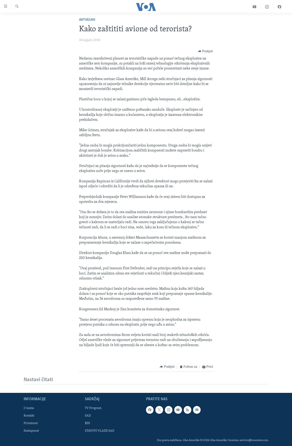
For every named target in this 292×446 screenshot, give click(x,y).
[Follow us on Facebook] (150, 410)
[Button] (205, 51)
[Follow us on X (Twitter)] (159, 410)
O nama (29, 408)
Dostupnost (31, 431)
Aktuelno (87, 20)
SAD (88, 416)
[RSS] (187, 410)
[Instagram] (267, 7)
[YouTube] (254, 7)
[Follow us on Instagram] (168, 410)
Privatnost (31, 423)
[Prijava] (197, 410)
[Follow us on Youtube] (178, 410)
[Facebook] (279, 7)
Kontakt (29, 416)
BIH (87, 423)
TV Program (93, 408)
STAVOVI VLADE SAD (99, 431)
